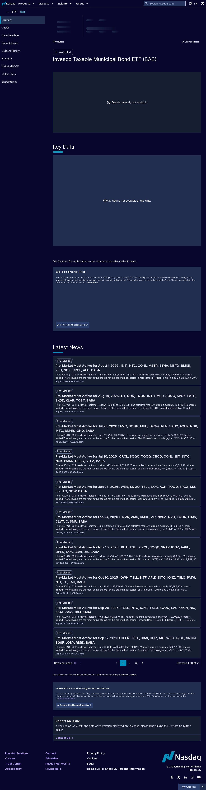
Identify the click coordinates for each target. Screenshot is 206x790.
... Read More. (91, 282)
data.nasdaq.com (66, 698)
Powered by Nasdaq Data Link (74, 705)
